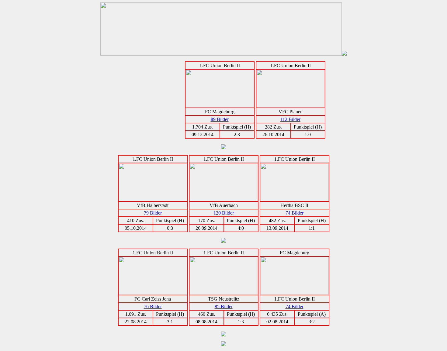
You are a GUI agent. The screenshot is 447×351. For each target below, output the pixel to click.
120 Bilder (223, 212)
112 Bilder (290, 119)
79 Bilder (153, 212)
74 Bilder (294, 212)
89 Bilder (220, 119)
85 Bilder (224, 306)
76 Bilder (153, 306)
